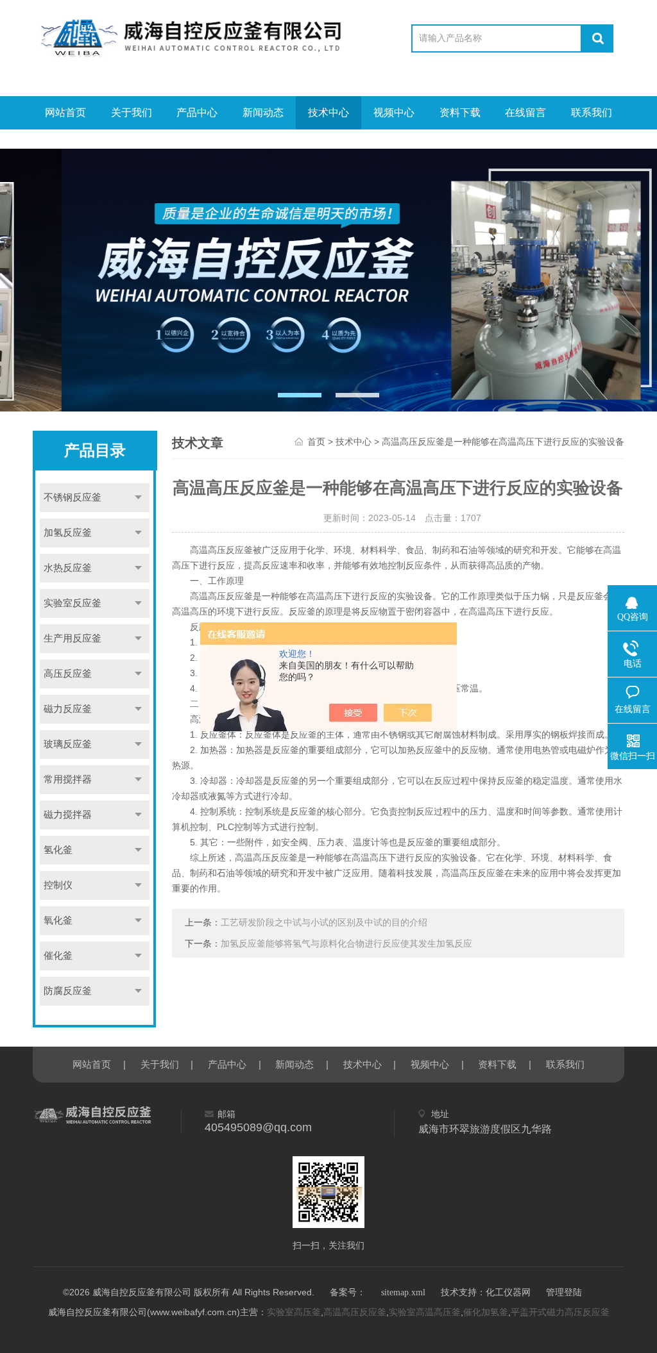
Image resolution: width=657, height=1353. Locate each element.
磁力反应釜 (68, 709)
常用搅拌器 (68, 779)
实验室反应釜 (72, 603)
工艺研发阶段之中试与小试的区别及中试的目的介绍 (324, 922)
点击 (138, 497)
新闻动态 (263, 112)
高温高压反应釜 (354, 1312)
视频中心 (393, 112)
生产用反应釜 (72, 638)
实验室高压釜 (294, 1312)
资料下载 (460, 112)
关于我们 (131, 112)
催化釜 (58, 955)
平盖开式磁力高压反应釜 (560, 1312)
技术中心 (328, 112)
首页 (316, 442)
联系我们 (591, 112)
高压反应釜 (68, 673)
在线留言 (525, 112)
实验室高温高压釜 (425, 1312)
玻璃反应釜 (68, 744)
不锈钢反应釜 (72, 497)
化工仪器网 (508, 1292)
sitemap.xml (403, 1292)
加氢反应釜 (68, 532)
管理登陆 (564, 1292)
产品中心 (197, 112)
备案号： (348, 1292)
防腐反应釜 (68, 991)
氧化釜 (58, 920)
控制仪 (58, 885)
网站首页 (65, 112)
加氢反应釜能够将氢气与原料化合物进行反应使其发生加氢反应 (346, 944)
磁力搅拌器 (68, 814)
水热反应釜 (68, 568)
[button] (299, 395)
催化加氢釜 (485, 1312)
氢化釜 (58, 850)
